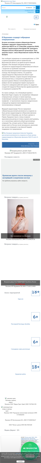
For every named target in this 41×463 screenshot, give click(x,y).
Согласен (20, 461)
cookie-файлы (18, 453)
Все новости (12, 29)
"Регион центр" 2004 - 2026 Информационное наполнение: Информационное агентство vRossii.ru (29, 438)
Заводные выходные (30, 29)
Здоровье (5, 34)
